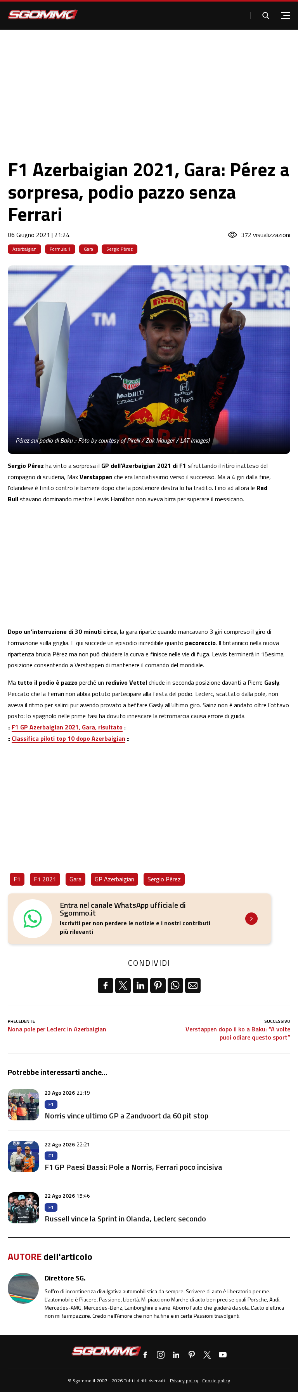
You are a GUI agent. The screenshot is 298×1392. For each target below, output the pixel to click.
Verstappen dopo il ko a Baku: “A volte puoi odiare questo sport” (237, 1033)
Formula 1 (60, 249)
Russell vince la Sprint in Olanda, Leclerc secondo (125, 1218)
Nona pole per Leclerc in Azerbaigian (57, 1029)
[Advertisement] (149, 88)
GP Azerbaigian (114, 879)
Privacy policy (184, 1380)
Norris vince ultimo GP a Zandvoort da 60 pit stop (126, 1115)
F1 (17, 879)
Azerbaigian (24, 249)
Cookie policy (216, 1380)
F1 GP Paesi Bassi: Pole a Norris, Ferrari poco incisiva (133, 1167)
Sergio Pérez (119, 249)
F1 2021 (45, 879)
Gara (88, 249)
